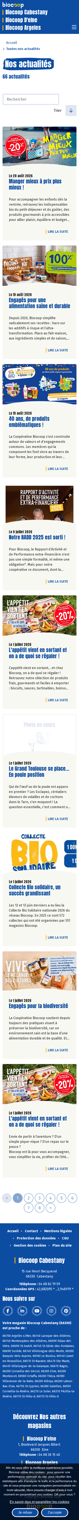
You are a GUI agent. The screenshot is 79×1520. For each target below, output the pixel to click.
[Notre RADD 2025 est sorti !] (39, 504)
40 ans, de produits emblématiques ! (33, 422)
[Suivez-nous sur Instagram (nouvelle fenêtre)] (51, 1311)
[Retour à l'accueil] (19, 5)
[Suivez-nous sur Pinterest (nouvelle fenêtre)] (66, 1311)
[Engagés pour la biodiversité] (39, 973)
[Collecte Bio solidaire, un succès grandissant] (39, 854)
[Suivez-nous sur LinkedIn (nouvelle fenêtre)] (22, 1311)
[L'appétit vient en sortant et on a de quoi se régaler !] (39, 617)
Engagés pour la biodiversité (38, 1006)
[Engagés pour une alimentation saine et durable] (39, 267)
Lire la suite (59, 231)
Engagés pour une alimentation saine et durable (39, 303)
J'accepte (55, 1512)
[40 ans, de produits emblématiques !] (39, 385)
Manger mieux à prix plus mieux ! (35, 184)
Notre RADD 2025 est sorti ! (37, 537)
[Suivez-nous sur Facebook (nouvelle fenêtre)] (8, 1311)
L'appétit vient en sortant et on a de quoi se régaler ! (38, 653)
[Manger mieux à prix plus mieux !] (39, 148)
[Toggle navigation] (74, 28)
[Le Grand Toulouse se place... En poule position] (39, 735)
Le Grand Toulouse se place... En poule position (39, 772)
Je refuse (25, 1512)
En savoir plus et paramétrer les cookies (39, 1502)
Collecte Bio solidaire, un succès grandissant (34, 890)
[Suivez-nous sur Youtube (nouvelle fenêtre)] (37, 1311)
